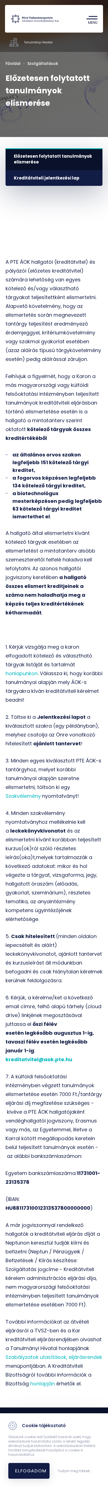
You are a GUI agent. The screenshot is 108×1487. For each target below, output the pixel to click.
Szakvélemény (23, 796)
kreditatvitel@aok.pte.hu (39, 1059)
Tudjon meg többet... (74, 1471)
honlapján (42, 1383)
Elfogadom (31, 1471)
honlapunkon (22, 673)
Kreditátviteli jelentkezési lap (46, 178)
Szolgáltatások (42, 63)
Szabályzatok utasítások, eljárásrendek (54, 1357)
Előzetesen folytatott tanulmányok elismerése (53, 159)
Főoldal (13, 63)
